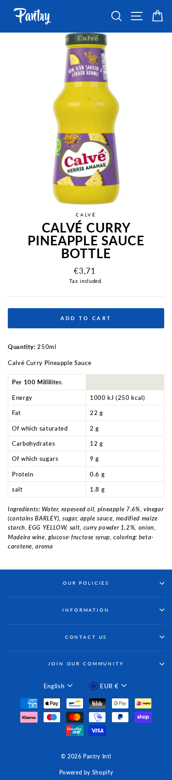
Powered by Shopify (86, 772)
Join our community (86, 663)
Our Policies (86, 583)
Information (86, 610)
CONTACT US (86, 637)
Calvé (86, 214)
